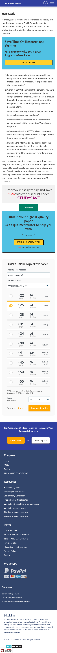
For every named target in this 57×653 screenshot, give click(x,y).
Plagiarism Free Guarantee (15, 547)
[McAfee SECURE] (6, 650)
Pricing (7, 469)
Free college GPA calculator (16, 500)
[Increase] (47, 399)
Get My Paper (28, 62)
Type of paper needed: (16, 269)
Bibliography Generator (14, 495)
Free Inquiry (41, 440)
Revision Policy (10, 543)
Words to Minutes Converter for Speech (21, 504)
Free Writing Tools (12, 487)
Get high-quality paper (28, 242)
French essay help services (12, 598)
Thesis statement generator (16, 512)
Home (6, 461)
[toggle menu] (52, 3)
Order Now (15, 440)
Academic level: (15, 280)
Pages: (9, 398)
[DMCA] (14, 647)
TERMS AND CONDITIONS (16, 473)
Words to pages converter (15, 508)
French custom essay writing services (16, 601)
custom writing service (10, 594)
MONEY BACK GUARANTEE (16, 534)
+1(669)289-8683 (46, 3)
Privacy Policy (10, 551)
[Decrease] (31, 399)
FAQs (6, 465)
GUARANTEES (10, 530)
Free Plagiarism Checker (14, 491)
